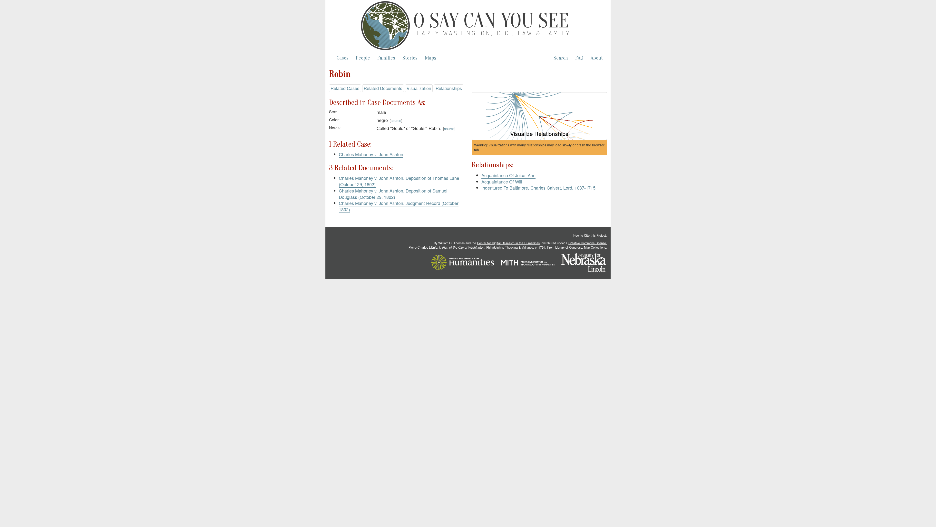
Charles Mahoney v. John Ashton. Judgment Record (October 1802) (398, 206)
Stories (410, 58)
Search (561, 58)
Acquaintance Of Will (501, 181)
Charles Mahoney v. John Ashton (371, 154)
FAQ (579, 58)
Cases (343, 58)
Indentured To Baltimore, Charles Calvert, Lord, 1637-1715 (538, 187)
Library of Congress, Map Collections (580, 247)
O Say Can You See (491, 21)
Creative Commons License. (587, 243)
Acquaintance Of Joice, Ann (508, 175)
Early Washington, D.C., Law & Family (494, 33)
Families (386, 58)
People (363, 58)
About (597, 58)
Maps (430, 58)
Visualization (419, 88)
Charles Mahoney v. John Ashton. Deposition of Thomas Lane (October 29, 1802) (399, 181)
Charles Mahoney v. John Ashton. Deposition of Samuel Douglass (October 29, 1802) (393, 193)
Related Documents (383, 88)
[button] (539, 116)
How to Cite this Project (589, 235)
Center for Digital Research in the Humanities (508, 243)
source (396, 120)
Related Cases (345, 88)
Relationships (449, 88)
